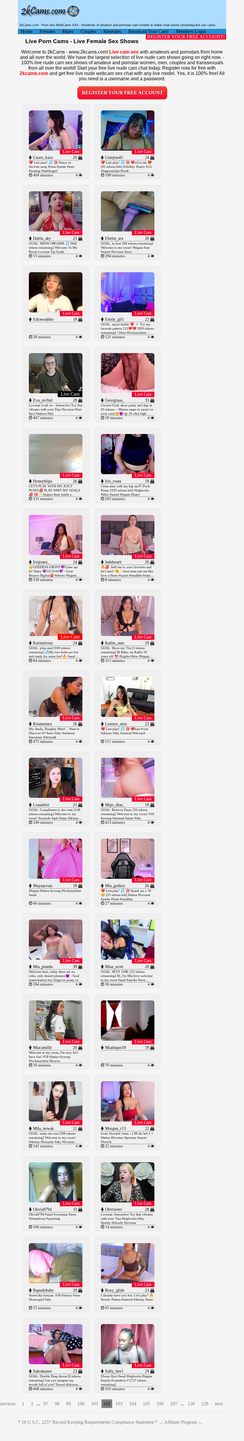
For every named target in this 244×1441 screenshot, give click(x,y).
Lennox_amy (115, 724)
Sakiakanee (42, 1371)
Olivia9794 (42, 1209)
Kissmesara (42, 724)
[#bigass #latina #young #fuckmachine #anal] (55, 877)
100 (81, 1403)
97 (45, 1403)
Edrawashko (43, 319)
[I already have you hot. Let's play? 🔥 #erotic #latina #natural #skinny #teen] (127, 1281)
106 (160, 1403)
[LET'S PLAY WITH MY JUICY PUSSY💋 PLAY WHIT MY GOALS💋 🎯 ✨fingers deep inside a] (55, 472)
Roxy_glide (114, 1290)
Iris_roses (112, 481)
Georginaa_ (114, 400)
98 (57, 1403)
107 (173, 1403)
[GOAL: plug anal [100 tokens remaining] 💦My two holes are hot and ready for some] (55, 634)
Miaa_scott (113, 966)
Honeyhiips (42, 481)
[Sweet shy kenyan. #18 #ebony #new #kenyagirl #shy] (55, 1281)
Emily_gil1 (114, 319)
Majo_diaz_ (114, 805)
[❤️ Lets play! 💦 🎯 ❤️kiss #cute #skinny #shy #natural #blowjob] (127, 715)
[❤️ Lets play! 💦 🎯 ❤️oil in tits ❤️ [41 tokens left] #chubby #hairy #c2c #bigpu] (127, 148)
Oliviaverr (113, 1209)
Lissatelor (40, 805)
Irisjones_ (40, 562)
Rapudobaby (43, 1290)
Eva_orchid (42, 400)
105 (146, 1403)
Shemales (112, 31)
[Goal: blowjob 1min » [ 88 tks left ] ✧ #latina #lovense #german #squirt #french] (127, 1119)
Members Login (191, 31)
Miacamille (42, 1047)
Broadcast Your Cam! (148, 31)
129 (204, 1403)
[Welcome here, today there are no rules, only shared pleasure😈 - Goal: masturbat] (55, 958)
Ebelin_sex (113, 238)
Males (67, 31)
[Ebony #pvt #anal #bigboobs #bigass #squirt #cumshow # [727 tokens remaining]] (127, 1362)
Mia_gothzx (114, 886)
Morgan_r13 (115, 1128)
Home (26, 31)
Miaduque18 (115, 1047)
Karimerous (42, 643)
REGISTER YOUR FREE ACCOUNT (122, 92)
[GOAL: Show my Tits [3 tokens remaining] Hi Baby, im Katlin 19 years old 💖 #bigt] (127, 634)
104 (132, 1403)
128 (191, 1403)
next (219, 1403)
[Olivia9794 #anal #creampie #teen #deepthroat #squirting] (55, 1200)
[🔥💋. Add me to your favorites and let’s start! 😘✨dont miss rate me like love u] (127, 553)
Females (47, 31)
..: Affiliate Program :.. (181, 1422)
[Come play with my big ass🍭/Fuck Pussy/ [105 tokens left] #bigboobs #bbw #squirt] (127, 472)
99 (68, 1403)
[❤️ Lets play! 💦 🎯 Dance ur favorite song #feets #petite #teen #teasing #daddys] (55, 148)
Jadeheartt (113, 562)
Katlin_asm (114, 643)
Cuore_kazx (42, 157)
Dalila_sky (41, 238)
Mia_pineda (42, 966)
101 (94, 1403)
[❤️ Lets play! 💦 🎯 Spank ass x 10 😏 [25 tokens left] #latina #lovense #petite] (127, 877)
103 (119, 1403)
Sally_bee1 (113, 1371)
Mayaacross (42, 886)
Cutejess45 (113, 157)
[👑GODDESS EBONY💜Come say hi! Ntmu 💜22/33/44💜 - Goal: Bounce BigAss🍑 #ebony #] (55, 553)
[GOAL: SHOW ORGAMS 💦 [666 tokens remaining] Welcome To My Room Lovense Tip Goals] (55, 229)
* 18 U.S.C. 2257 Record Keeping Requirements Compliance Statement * (87, 1422)
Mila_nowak (43, 1128)
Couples (88, 31)
